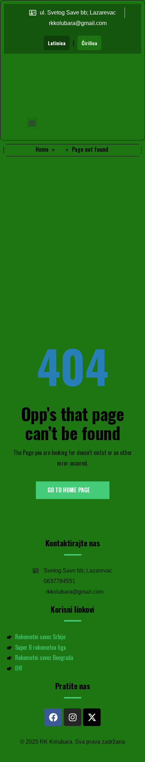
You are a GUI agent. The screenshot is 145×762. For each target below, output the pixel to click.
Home (42, 149)
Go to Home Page (70, 490)
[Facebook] (53, 717)
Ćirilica (89, 43)
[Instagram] (72, 717)
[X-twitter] (92, 717)
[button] (32, 123)
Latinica (56, 43)
